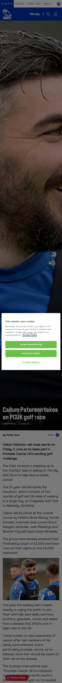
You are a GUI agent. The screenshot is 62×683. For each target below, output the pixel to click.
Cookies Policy (29, 335)
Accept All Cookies (31, 353)
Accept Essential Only (31, 344)
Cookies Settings (30, 362)
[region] (31, 341)
